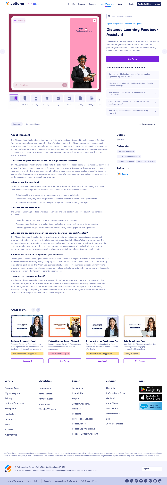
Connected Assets (33, 124)
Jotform (125, 174)
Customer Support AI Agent (23, 341)
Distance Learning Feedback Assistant (132, 32)
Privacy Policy (33, 481)
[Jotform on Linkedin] (136, 481)
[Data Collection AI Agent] (140, 326)
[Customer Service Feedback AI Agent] (102, 326)
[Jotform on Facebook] (127, 481)
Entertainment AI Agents (59, 353)
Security (47, 481)
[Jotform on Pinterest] (150, 481)
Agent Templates (114, 23)
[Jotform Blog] (145, 481)
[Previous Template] (2, 51)
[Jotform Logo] (15, 4)
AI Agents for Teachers (146, 161)
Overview (17, 124)
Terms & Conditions (14, 481)
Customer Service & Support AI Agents (24, 353)
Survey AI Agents (131, 353)
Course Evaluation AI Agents (129, 156)
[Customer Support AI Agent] (27, 326)
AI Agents (33, 3)
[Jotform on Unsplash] (159, 481)
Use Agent (132, 59)
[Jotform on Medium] (141, 481)
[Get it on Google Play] (150, 389)
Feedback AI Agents (133, 23)
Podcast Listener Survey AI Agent (63, 341)
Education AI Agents (126, 151)
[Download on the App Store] (150, 397)
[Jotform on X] (131, 481)
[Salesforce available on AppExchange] (150, 406)
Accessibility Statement (66, 481)
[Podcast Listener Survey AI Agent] (65, 326)
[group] (27, 341)
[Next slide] (99, 100)
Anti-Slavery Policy (89, 481)
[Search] (109, 16)
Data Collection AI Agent (135, 341)
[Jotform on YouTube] (155, 481)
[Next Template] (164, 51)
